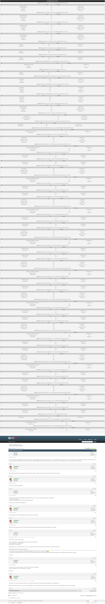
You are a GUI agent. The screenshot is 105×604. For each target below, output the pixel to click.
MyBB (13, 602)
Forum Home (15, 600)
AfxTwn (15, 452)
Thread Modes (93, 450)
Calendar (90, 439)
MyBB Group (20, 602)
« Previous (13, 448)
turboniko (16, 491)
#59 (95, 580)
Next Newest (17, 590)
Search (85, 439)
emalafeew (32, 580)
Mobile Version (25, 600)
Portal (81, 439)
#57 (95, 537)
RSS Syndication (40, 600)
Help (95, 439)
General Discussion (16, 444)
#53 (95, 483)
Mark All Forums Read (32, 600)
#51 (95, 457)
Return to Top (20, 600)
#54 (95, 495)
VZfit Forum (11, 444)
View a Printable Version (13, 595)
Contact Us (10, 600)
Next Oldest (12, 590)
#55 (95, 512)
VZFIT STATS (16, 468)
